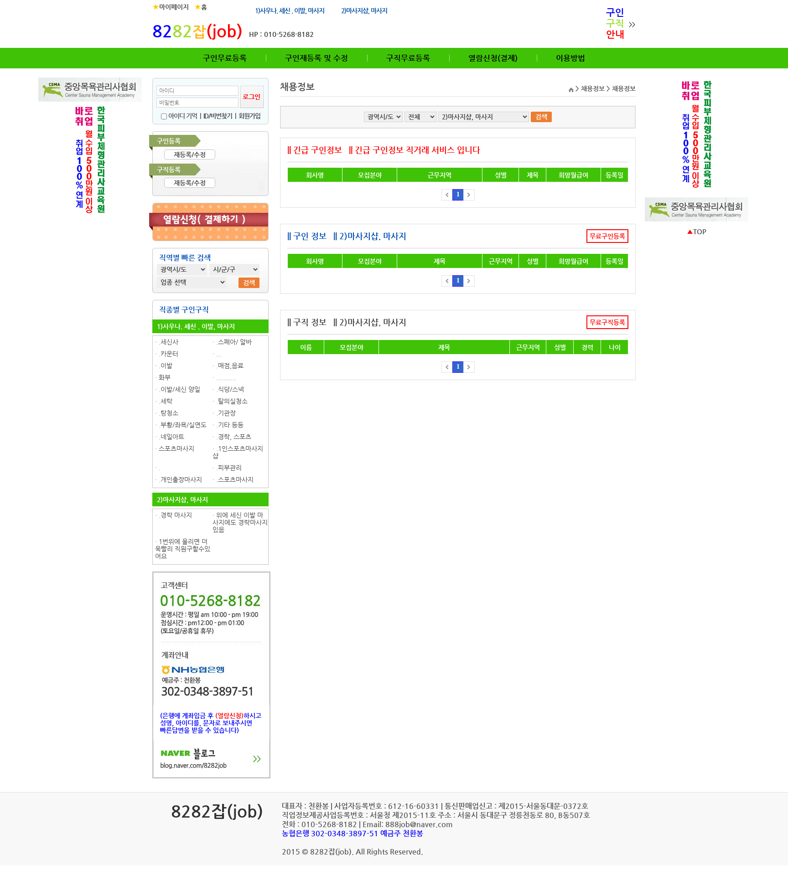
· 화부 (163, 377)
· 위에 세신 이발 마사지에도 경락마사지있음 (240, 522)
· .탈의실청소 (230, 401)
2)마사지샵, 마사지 (364, 10)
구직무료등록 (408, 57)
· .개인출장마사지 (178, 479)
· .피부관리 (227, 467)
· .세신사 (166, 341)
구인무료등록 (225, 57)
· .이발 (163, 365)
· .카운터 (166, 353)
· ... (217, 353)
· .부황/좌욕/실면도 (181, 424)
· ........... (224, 377)
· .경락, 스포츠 (232, 436)
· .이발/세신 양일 (177, 389)
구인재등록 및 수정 (316, 57)
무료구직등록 (607, 322)
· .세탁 (163, 401)
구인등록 (169, 140)
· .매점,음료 (228, 365)
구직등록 (169, 169)
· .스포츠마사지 (233, 479)
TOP (696, 231)
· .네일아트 (169, 436)
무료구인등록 (607, 236)
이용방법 (570, 57)
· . (158, 467)
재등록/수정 (190, 154)
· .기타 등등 (228, 424)
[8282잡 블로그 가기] (211, 775)
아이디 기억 (182, 115)
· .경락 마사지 (173, 515)
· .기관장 (224, 413)
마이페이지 (170, 6)
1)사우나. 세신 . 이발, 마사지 (289, 10)
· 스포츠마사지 (174, 448)
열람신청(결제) (493, 57)
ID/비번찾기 (217, 115)
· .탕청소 (166, 413)
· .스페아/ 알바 (232, 341)
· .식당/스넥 (228, 389)
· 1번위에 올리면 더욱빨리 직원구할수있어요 (182, 549)
